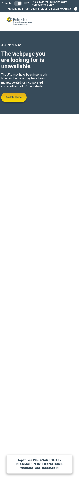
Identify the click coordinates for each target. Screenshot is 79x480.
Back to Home (14, 97)
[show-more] (75, 9)
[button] (66, 21)
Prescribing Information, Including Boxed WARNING (39, 8)
